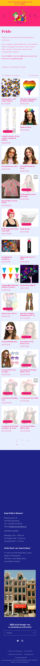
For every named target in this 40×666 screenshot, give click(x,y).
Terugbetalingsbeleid (21, 657)
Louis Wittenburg (18, 651)
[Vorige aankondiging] (4, 3)
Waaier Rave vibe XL (9, 313)
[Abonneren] (33, 632)
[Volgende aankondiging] (36, 3)
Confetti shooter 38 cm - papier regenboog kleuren (10, 138)
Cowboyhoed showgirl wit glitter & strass (10, 427)
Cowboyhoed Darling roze (10, 399)
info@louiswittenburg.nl (18, 526)
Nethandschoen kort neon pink (28, 195)
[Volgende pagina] (23, 444)
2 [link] (16, 440)
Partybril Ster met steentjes (9, 371)
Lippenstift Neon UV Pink (28, 258)
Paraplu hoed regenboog (7, 258)
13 (17, 445)
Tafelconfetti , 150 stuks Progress (9, 100)
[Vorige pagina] (5, 440)
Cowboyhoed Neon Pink (29, 398)
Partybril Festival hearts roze (26, 342)
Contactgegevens (28, 654)
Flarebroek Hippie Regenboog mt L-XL (27, 314)
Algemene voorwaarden (15, 654)
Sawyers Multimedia (23, 662)
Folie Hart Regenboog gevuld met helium (28, 100)
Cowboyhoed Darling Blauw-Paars (28, 371)
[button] (4, 16)
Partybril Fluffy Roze (10, 341)
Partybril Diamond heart (27, 167)
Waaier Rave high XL (28, 285)
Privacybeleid (28, 651)
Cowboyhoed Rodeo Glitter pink (27, 427)
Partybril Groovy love (10, 166)
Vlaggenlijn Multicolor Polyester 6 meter (10, 286)
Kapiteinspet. (25, 229)
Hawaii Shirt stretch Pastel (9, 202)
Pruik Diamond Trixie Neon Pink (10, 230)
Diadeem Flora (25, 127)
